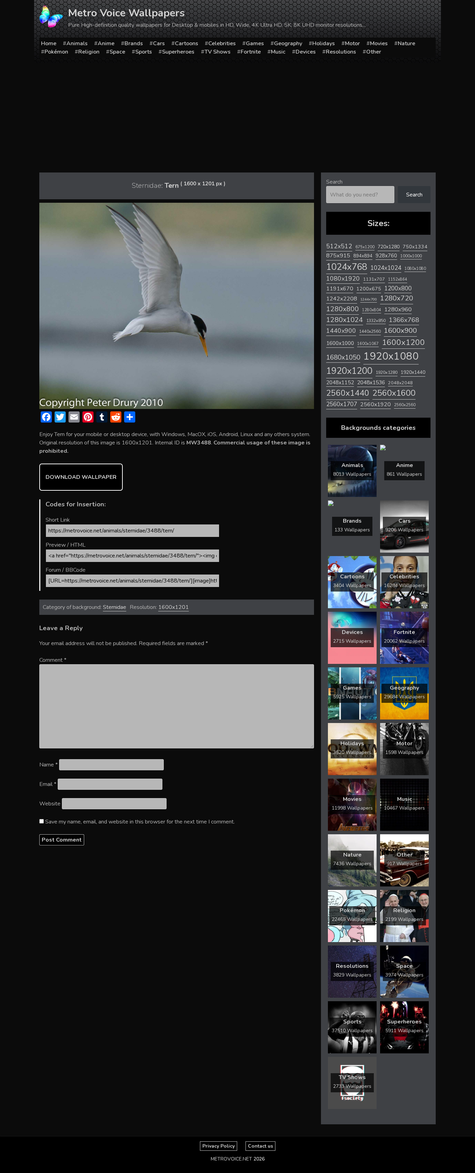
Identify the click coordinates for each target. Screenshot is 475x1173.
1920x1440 (413, 372)
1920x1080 (391, 356)
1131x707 (374, 279)
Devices (306, 52)
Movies (379, 43)
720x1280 (389, 246)
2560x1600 (394, 393)
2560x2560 (405, 405)
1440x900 (341, 331)
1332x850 (376, 320)
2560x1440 (347, 393)
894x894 (362, 255)
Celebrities (222, 43)
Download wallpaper (81, 477)
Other (373, 52)
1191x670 (339, 288)
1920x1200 (349, 371)
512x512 (339, 246)
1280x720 (396, 298)
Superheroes (178, 52)
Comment (52, 660)
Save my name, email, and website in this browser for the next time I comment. (140, 822)
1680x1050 (343, 357)
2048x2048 (400, 383)
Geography (288, 43)
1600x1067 (368, 343)
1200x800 (398, 288)
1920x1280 (386, 372)
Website (50, 804)
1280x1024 (344, 319)
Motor (352, 43)
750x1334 (415, 246)
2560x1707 (341, 404)
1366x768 (404, 319)
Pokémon (56, 52)
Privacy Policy (218, 1146)
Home (48, 43)
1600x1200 (403, 342)
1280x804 (371, 310)
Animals (77, 43)
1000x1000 (411, 256)
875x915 (338, 255)
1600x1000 (340, 343)
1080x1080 (415, 268)
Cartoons (186, 43)
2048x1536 (371, 382)
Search (334, 182)
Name (48, 765)
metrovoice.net (231, 1159)
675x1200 (365, 247)
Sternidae (114, 607)
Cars (159, 43)
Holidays (323, 43)
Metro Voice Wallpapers (126, 13)
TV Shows (217, 52)
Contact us (260, 1146)
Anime (106, 43)
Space (117, 52)
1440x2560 (370, 331)
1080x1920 (343, 278)
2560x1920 (375, 404)
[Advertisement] (237, 115)
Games (255, 43)
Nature (406, 43)
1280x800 (342, 309)
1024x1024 (385, 268)
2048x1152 (340, 382)
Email (47, 784)
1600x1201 (173, 607)
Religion (88, 52)
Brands (133, 43)
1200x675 (368, 288)
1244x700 (368, 299)
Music (278, 52)
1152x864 (397, 279)
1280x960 (398, 309)
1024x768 (346, 267)
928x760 (386, 255)
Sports (143, 52)
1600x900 (400, 330)
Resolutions (341, 52)
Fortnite (251, 52)
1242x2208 (341, 299)
